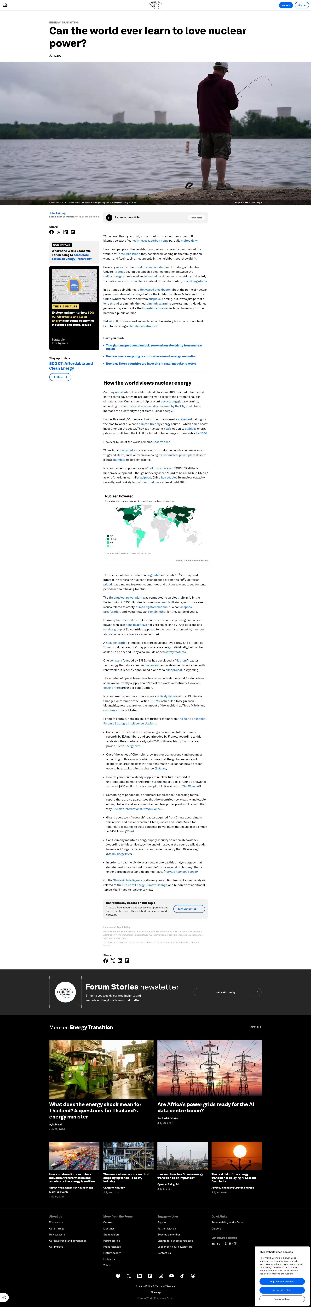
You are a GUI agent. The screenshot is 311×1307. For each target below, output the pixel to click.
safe (169, 428)
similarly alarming (159, 303)
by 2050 (201, 433)
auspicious (156, 298)
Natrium (181, 660)
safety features (175, 652)
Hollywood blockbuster (155, 289)
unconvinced (161, 442)
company (115, 660)
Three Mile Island (128, 254)
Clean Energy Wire (128, 746)
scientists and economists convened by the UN (152, 406)
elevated (151, 276)
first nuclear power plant (125, 597)
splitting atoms (196, 281)
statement (185, 419)
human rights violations (151, 607)
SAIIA (129, 831)
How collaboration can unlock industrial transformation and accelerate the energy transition (72, 1178)
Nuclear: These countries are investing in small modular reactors (151, 363)
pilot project (174, 670)
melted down (190, 240)
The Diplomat (191, 786)
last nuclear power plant (179, 455)
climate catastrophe (142, 326)
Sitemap (155, 1292)
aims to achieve (136, 624)
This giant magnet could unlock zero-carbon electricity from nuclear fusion (154, 347)
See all (256, 1027)
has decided (124, 620)
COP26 (155, 701)
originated (154, 575)
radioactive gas (113, 276)
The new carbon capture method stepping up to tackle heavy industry (126, 1178)
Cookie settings (282, 1299)
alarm (120, 455)
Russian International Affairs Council (138, 809)
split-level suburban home (150, 240)
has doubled (169, 477)
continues (110, 710)
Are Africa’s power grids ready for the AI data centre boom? (205, 1107)
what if (113, 321)
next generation (116, 642)
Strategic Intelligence (127, 880)
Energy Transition (64, 22)
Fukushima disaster (155, 308)
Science (161, 768)
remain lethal (157, 611)
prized (107, 584)
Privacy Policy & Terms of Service (155, 1286)
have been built (163, 602)
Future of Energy (133, 885)
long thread (111, 303)
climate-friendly (150, 424)
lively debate (169, 696)
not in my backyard (161, 468)
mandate (119, 459)
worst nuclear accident (150, 267)
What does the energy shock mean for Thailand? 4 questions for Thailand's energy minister (95, 1110)
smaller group (112, 629)
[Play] (109, 217)
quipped (145, 477)
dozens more (112, 687)
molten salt (152, 665)
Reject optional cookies (282, 1281)
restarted (126, 450)
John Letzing (57, 213)
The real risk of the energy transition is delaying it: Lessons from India (234, 1178)
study (121, 271)
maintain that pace (148, 482)
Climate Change (156, 885)
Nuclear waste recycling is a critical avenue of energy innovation (151, 356)
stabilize (190, 428)
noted (119, 392)
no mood (132, 281)
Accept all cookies (282, 1290)
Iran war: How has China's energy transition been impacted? (180, 1176)
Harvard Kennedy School (180, 871)
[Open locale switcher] (4, 1297)
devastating (169, 401)
